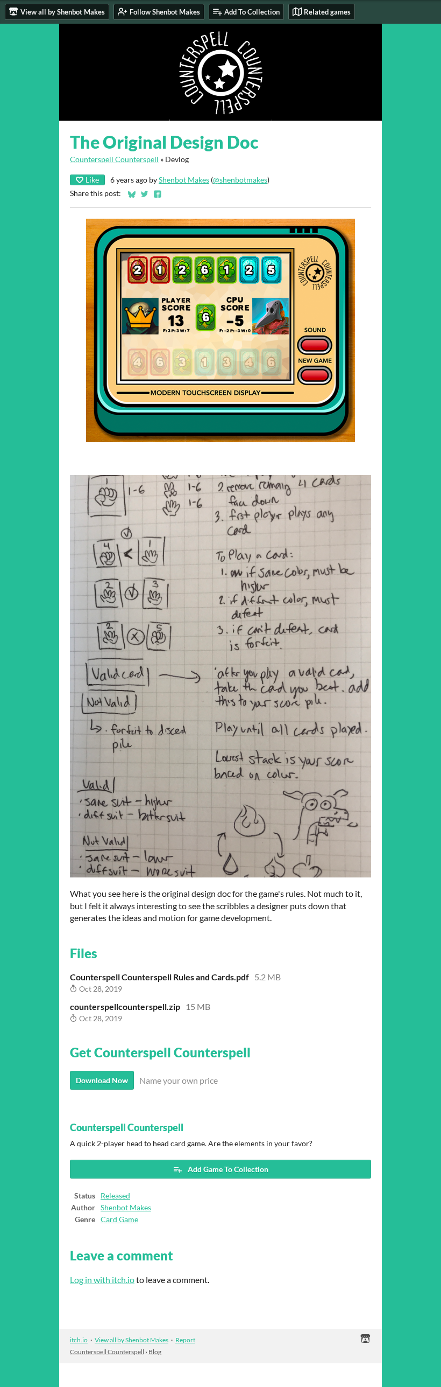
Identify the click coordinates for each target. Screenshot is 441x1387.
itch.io (79, 1340)
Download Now (102, 1080)
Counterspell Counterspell (114, 159)
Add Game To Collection (228, 1169)
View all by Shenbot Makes (131, 1340)
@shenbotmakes (240, 180)
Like (92, 179)
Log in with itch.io (102, 1279)
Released (115, 1195)
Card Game (119, 1219)
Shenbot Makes (184, 180)
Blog (154, 1352)
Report (185, 1340)
